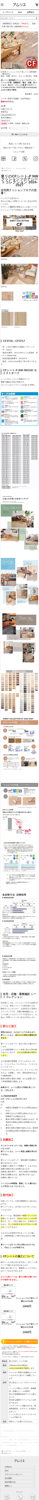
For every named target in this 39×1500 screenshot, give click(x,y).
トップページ (7, 12)
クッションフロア (21, 168)
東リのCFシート (6, 170)
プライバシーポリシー (14, 1474)
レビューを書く (19, 152)
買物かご (8, 1486)
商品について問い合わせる (19, 144)
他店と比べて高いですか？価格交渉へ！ (19, 148)
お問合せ (30, 12)
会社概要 (8, 1478)
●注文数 (5, 128)
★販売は (4, 112)
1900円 (27, 1306)
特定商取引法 (10, 1482)
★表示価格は (6, 118)
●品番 (3, 106)
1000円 (27, 1332)
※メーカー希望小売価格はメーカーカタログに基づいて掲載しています (22, 1375)
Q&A (20, 12)
